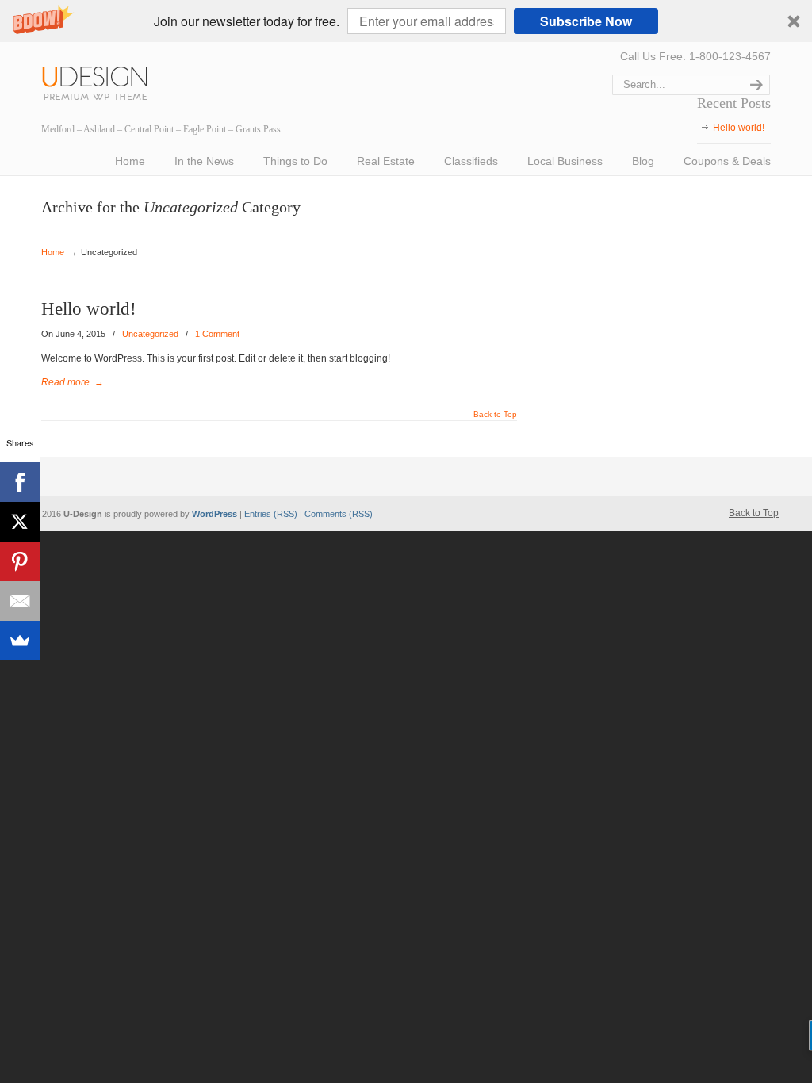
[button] (406, 21)
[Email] (20, 601)
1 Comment (217, 334)
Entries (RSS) (270, 514)
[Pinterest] (20, 561)
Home (52, 252)
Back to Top (495, 415)
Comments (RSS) (338, 514)
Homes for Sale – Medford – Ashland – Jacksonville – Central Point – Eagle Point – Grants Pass (100, 80)
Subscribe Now (586, 21)
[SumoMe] (20, 640)
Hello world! (738, 127)
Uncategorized (150, 334)
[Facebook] (20, 482)
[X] (20, 522)
